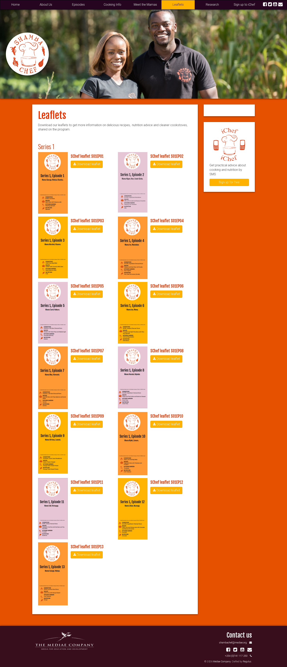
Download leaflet (88, 164)
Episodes (78, 4)
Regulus (247, 661)
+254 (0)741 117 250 (236, 655)
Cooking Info (112, 4)
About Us (46, 4)
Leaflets (178, 4)
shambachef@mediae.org (233, 642)
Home (15, 4)
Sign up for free (229, 182)
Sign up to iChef (244, 4)
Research (212, 4)
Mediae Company (222, 661)
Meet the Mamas (145, 4)
